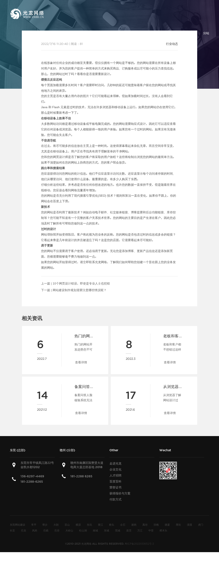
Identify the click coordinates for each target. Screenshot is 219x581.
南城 (95, 530)
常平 (33, 524)
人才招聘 (115, 475)
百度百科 (165, 33)
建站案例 (120, 33)
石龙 (23, 530)
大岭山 (69, 530)
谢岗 (133, 524)
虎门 (200, 524)
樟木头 (163, 530)
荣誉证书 (115, 487)
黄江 (100, 524)
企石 (122, 524)
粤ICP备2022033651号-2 (139, 543)
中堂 (151, 530)
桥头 (111, 524)
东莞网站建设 (17, 524)
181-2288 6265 (81, 476)
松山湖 (83, 530)
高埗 (145, 524)
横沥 (78, 524)
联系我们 (187, 33)
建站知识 (142, 33)
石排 (56, 530)
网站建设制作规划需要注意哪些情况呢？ (80, 290)
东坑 (89, 524)
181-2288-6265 (32, 481)
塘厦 (167, 524)
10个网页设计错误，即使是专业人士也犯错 (81, 283)
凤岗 (34, 530)
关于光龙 (76, 33)
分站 (206, 33)
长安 (12, 530)
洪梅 (156, 524)
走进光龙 (115, 463)
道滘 (128, 530)
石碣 (45, 530)
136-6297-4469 (32, 476)
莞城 (117, 530)
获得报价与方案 (120, 493)
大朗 (56, 524)
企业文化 (115, 469)
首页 (56, 33)
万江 (139, 530)
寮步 (44, 524)
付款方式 (115, 499)
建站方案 (98, 33)
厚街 (178, 524)
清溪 (189, 524)
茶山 (67, 524)
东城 (106, 530)
